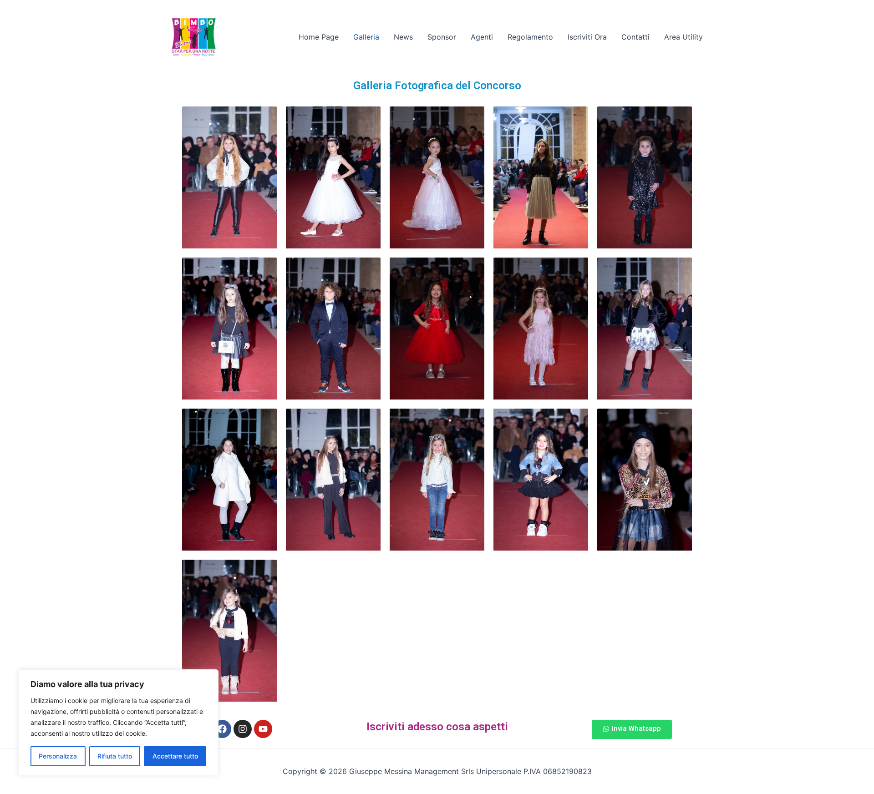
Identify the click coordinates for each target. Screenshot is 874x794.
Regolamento (530, 36)
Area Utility (683, 36)
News (403, 36)
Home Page (319, 36)
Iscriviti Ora (587, 36)
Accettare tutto (175, 756)
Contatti (635, 36)
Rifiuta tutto (114, 756)
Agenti (482, 36)
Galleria (366, 36)
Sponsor (441, 36)
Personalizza (58, 756)
